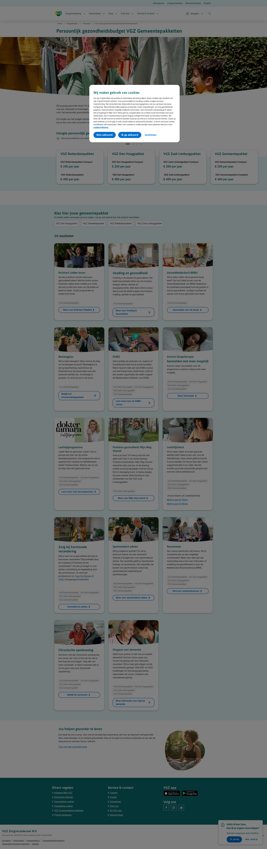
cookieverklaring (100, 127)
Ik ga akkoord (129, 134)
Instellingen (150, 135)
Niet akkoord (105, 134)
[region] (134, 113)
